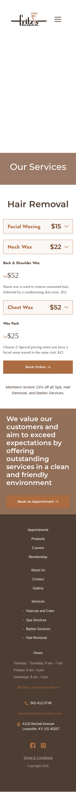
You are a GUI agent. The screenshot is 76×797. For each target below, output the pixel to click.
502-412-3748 (41, 703)
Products (38, 539)
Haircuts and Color (40, 611)
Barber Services (38, 629)
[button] (38, 226)
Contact (38, 579)
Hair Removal (36, 638)
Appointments (38, 530)
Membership (38, 557)
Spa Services (36, 620)
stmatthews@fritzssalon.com (39, 713)
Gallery (38, 588)
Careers (38, 548)
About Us (38, 570)
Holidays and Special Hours (38, 687)
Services (38, 601)
